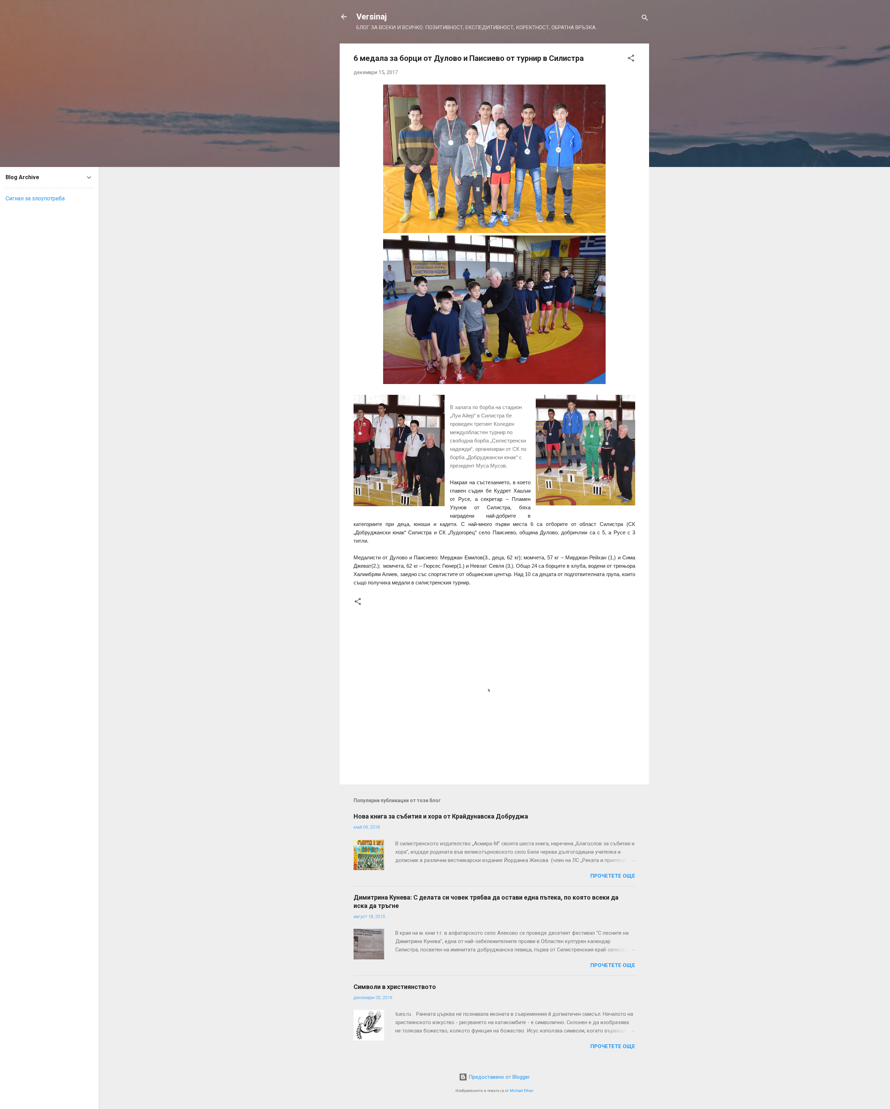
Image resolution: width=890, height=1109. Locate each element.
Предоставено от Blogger (498, 1077)
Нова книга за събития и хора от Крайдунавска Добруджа (441, 816)
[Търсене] (645, 19)
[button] (631, 59)
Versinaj (371, 17)
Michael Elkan (521, 1090)
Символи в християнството (395, 986)
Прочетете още (612, 876)
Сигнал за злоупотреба (35, 198)
